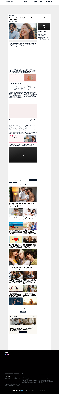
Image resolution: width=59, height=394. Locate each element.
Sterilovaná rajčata (7, 384)
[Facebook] (5, 354)
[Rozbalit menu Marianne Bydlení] (30, 1)
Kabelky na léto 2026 (12, 379)
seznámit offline (23, 65)
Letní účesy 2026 (17, 379)
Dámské (33, 390)
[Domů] (10, 1)
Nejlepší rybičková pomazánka (11, 385)
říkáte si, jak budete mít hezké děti (17, 88)
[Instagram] (7, 354)
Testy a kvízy (15, 373)
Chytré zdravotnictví (16, 378)
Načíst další (23, 311)
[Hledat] (52, 1)
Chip (40, 390)
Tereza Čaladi (11, 21)
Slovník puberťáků (11, 373)
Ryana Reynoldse (20, 89)
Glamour (10, 93)
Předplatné (47, 1)
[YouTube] (8, 354)
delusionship (15, 182)
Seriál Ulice (12, 378)
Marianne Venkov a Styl (38, 1)
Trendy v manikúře (7, 377)
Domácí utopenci (17, 385)
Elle (24, 390)
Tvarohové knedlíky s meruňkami (13, 384)
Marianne (27, 390)
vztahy (11, 182)
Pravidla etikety (7, 373)
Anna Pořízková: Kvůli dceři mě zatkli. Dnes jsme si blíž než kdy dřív (45, 373)
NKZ (35, 390)
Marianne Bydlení (27, 1)
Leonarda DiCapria (27, 89)
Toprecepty (43, 390)
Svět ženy (30, 390)
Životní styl (13, 15)
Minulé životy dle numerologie (13, 377)
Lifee (46, 390)
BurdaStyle (38, 390)
